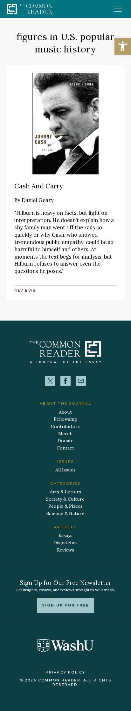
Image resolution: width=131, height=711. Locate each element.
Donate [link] (65, 441)
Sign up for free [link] (65, 605)
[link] (122, 46)
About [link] (65, 412)
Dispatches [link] (65, 542)
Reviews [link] (25, 290)
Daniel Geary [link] (38, 200)
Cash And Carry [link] (38, 186)
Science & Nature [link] (65, 513)
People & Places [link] (65, 506)
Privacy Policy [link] (65, 672)
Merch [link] (65, 434)
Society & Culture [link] (65, 499)
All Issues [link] (65, 470)
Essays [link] (65, 535)
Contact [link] (65, 448)
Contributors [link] (65, 426)
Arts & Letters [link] (65, 492)
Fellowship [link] (65, 419)
